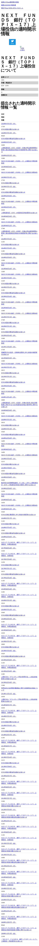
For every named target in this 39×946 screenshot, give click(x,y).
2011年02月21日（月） (8, 866)
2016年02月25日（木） (8, 619)
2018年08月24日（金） (8, 500)
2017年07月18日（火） (8, 559)
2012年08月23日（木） (8, 787)
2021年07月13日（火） (8, 376)
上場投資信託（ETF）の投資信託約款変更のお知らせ (19, 213)
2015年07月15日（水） (8, 641)
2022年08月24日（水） (8, 308)
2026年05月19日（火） (8, 142)
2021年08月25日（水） (8, 358)
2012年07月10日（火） (8, 809)
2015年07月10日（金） (8, 650)
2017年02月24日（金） (8, 578)
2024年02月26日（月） (8, 257)
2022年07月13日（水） (8, 326)
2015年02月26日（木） (8, 660)
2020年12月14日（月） (8, 397)
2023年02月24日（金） (8, 296)
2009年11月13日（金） (8, 933)
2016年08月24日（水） (8, 589)
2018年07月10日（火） (8, 527)
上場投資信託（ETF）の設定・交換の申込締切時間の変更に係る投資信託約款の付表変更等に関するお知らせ (19, 150)
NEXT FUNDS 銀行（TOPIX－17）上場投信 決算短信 (19, 172)
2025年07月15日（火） (8, 177)
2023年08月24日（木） (8, 269)
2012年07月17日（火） (8, 798)
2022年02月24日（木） (8, 335)
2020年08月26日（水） (8, 410)
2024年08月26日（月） (8, 216)
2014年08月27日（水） (8, 705)
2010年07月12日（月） (8, 900)
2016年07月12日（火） (8, 609)
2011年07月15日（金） (8, 843)
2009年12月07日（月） (8, 922)
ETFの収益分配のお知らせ (10, 129)
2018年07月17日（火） (8, 518)
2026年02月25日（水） (8, 155)
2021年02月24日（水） (8, 386)
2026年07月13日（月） (8, 133)
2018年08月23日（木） (8, 509)
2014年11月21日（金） (8, 694)
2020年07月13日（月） (8, 429)
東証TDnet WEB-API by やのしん (12, 8)
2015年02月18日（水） (8, 682)
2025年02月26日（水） (8, 196)
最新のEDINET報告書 (8, 5)
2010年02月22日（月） (8, 911)
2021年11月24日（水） (8, 347)
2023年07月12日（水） (8, 287)
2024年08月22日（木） (8, 225)
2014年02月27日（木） (8, 735)
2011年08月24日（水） (8, 832)
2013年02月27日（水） (8, 776)
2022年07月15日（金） (8, 317)
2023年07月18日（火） (8, 278)
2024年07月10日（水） (8, 248)
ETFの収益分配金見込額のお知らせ (13, 138)
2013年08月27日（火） (8, 746)
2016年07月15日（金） (8, 600)
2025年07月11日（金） (8, 186)
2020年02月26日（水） (8, 438)
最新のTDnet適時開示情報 (10, 2)
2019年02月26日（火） (8, 488)
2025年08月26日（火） (8, 167)
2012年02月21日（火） (8, 821)
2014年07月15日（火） (8, 716)
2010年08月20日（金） (8, 877)
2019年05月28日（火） (8, 477)
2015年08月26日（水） (8, 630)
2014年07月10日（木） (8, 725)
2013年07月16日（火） (8, 757)
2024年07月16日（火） (8, 239)
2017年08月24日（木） (8, 548)
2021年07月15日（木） (8, 367)
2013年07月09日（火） (8, 766)
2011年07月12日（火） (8, 854)
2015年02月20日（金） (8, 671)
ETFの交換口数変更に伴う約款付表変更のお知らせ (18, 514)
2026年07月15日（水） (8, 123)
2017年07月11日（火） (8, 568)
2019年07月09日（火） (8, 468)
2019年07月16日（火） (8, 458)
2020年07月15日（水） (8, 419)
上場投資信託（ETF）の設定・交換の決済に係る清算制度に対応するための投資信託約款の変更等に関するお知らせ (19, 405)
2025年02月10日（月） (8, 207)
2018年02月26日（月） (8, 537)
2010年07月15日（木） (8, 888)
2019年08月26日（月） (8, 449)
